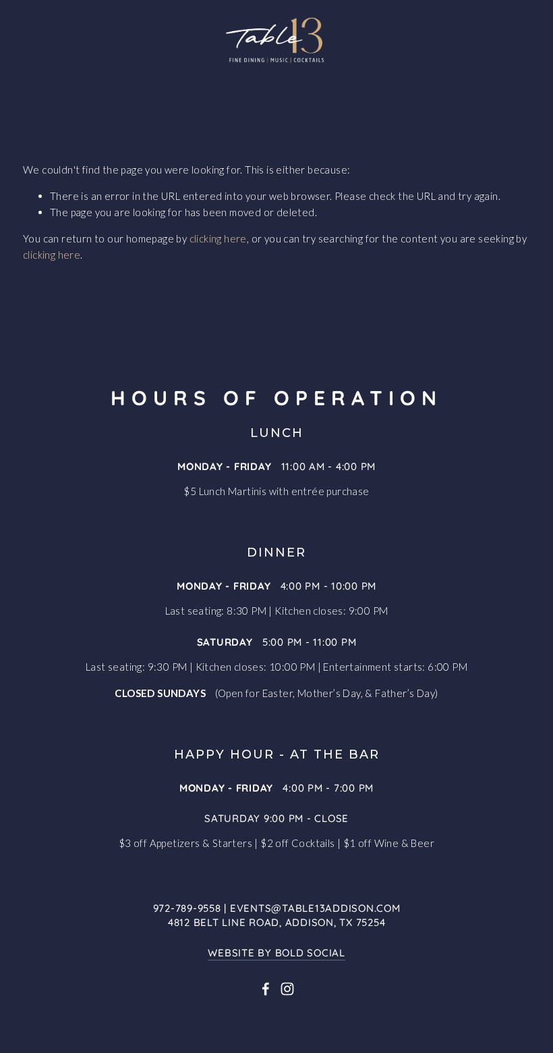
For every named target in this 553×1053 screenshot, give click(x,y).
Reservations (185, 82)
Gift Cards (302, 105)
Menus (100, 82)
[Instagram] (287, 989)
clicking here (218, 238)
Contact (387, 105)
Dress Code (450, 82)
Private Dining (198, 105)
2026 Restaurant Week (321, 82)
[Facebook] (265, 989)
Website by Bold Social (276, 952)
